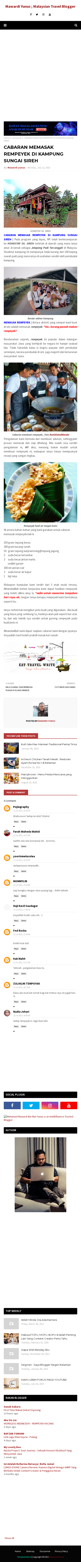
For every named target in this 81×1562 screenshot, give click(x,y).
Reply (16, 821)
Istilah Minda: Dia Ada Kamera (39, 1319)
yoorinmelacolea (24, 856)
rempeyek (16, 137)
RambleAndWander (60, 434)
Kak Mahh (19, 958)
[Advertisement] (40, 75)
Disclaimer (45, 1551)
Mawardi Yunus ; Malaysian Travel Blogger (40, 6)
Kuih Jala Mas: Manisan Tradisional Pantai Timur (49, 744)
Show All (9, 1538)
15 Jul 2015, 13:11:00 (21, 962)
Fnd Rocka (19, 930)
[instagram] (43, 14)
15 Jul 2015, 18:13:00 (21, 987)
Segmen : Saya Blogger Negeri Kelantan (46, 1364)
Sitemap (30, 1551)
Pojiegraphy (21, 807)
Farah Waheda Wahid (26, 831)
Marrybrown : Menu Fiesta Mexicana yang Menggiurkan (46, 776)
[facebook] (30, 14)
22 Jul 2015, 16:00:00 (21, 1015)
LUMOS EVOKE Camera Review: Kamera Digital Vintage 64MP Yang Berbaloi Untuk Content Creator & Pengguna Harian (40, 1469)
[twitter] (37, 14)
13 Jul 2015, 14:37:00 (21, 835)
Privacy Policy (61, 1551)
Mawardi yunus (16, 167)
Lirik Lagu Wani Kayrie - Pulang (20, 1437)
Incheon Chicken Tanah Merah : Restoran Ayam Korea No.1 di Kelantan (46, 761)
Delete (23, 821)
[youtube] (50, 14)
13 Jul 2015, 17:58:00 (21, 909)
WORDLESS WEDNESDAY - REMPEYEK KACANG (29, 1423)
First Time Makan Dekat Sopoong (22, 1410)
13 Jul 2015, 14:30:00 (21, 810)
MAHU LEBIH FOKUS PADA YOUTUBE (44, 1379)
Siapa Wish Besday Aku (35, 1349)
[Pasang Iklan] (40, 134)
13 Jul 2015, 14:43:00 (21, 860)
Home (7, 137)
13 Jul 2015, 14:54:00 (21, 885)
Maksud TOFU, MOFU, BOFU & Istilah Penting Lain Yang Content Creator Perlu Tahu (48, 1336)
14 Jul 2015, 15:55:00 (21, 934)
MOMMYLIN (20, 881)
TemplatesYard (24, 1556)
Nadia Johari (21, 1011)
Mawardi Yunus (56, 1556)
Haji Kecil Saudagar (25, 906)
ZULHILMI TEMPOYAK (26, 983)
